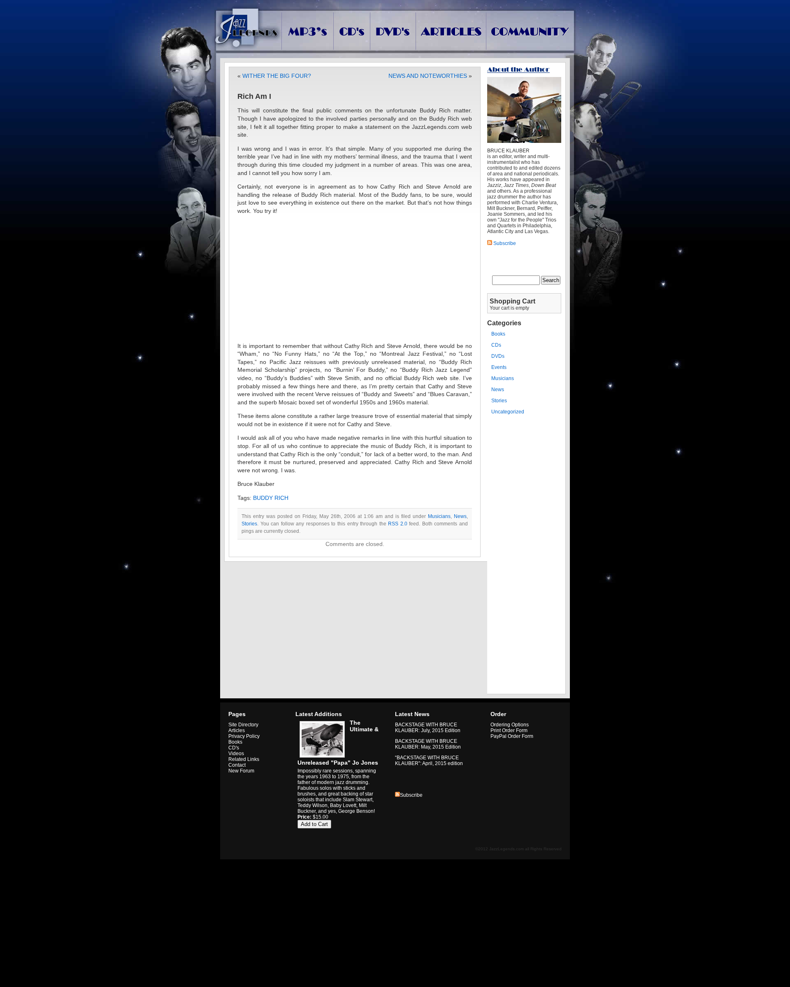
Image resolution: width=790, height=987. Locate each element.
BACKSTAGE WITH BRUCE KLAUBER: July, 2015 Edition (427, 727)
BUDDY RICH (270, 498)
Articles (236, 730)
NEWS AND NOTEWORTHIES (427, 75)
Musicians (439, 516)
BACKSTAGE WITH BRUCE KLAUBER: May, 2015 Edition (428, 744)
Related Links (243, 759)
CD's (233, 748)
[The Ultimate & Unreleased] (321, 758)
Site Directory (243, 725)
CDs (496, 345)
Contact (237, 765)
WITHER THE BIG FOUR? (276, 75)
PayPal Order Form (511, 736)
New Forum (241, 771)
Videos (236, 753)
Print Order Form (508, 730)
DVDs (497, 356)
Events (499, 367)
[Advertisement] (354, 278)
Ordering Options (509, 725)
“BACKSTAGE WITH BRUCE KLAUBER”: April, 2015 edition (429, 760)
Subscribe (411, 795)
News (460, 516)
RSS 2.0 (397, 524)
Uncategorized (507, 412)
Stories (249, 524)
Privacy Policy (244, 736)
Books (498, 334)
